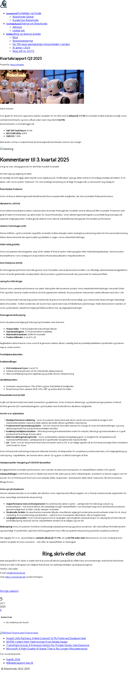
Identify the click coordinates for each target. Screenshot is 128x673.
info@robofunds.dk (16, 572)
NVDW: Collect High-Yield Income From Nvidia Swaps (37, 641)
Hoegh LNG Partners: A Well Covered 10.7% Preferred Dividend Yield (46, 638)
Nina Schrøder (17, 64)
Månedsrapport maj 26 (19, 663)
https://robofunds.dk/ (15, 576)
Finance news (31, 633)
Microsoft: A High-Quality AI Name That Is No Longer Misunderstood (46, 648)
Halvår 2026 (13, 659)
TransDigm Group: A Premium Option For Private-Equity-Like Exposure (47, 645)
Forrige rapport (9, 591)
